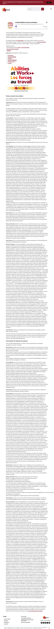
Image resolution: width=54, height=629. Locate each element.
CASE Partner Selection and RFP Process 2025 (27, 620)
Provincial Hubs (25, 47)
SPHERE (9, 50)
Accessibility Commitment (26, 618)
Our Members (6, 622)
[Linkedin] (45, 623)
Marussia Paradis (41, 42)
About (19, 47)
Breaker (10, 58)
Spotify (10, 63)
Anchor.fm (10, 55)
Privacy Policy (23, 616)
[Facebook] (41, 623)
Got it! (49, 2)
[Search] (42, 9)
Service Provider (7, 619)
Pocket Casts (11, 61)
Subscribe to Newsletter (25, 622)
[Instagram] (47, 623)
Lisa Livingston (20, 40)
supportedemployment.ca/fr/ (35, 611)
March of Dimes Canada (12, 49)
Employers (6, 620)
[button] (51, 9)
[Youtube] (49, 623)
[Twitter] (43, 623)
